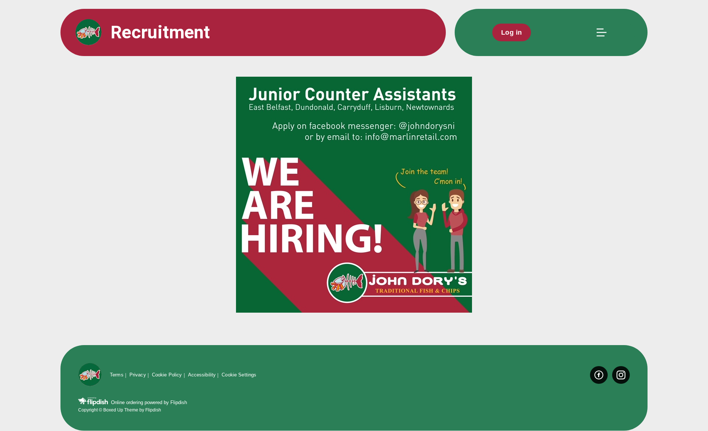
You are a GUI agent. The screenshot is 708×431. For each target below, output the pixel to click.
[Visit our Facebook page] (599, 375)
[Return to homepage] (90, 375)
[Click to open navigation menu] (601, 32)
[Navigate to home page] (88, 32)
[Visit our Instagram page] (621, 375)
